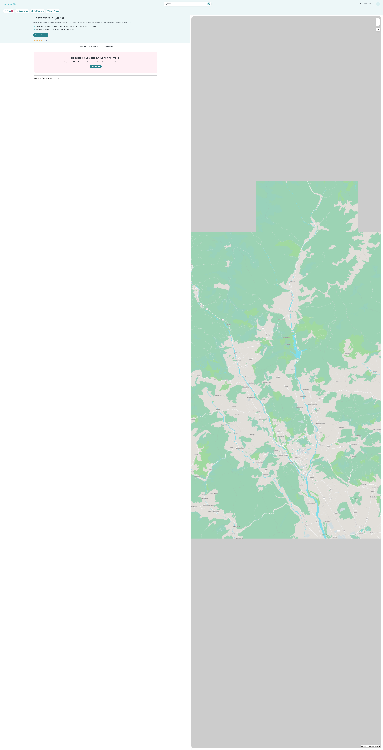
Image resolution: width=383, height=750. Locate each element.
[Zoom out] (378, 24)
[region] (286, 382)
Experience (23, 11)
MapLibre (364, 746)
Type (9, 11)
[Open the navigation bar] (378, 4)
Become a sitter (366, 4)
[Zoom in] (378, 20)
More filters (54, 11)
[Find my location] (378, 29)
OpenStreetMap (373, 746)
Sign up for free (41, 35)
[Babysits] (9, 4)
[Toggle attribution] (379, 746)
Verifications (38, 11)
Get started (95, 66)
